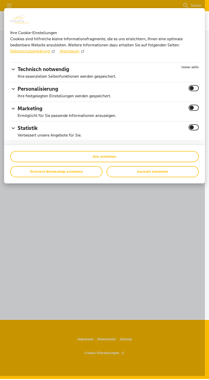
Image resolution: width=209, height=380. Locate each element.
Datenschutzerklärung (30, 51)
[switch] (194, 88)
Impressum (69, 51)
